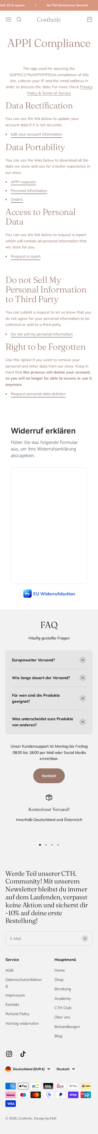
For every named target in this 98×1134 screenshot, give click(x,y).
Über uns (62, 1017)
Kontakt (49, 775)
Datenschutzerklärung (23, 982)
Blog (58, 1035)
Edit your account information (36, 134)
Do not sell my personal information (42, 334)
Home (59, 970)
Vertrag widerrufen (22, 1023)
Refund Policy (17, 1013)
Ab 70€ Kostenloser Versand (64, 5)
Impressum (15, 995)
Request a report (26, 256)
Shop (58, 979)
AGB (9, 970)
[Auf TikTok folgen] (23, 1054)
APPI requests (23, 181)
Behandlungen (67, 1026)
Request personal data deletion (38, 393)
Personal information (29, 190)
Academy (62, 998)
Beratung (62, 988)
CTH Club (62, 1007)
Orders (17, 199)
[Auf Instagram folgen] (9, 1054)
